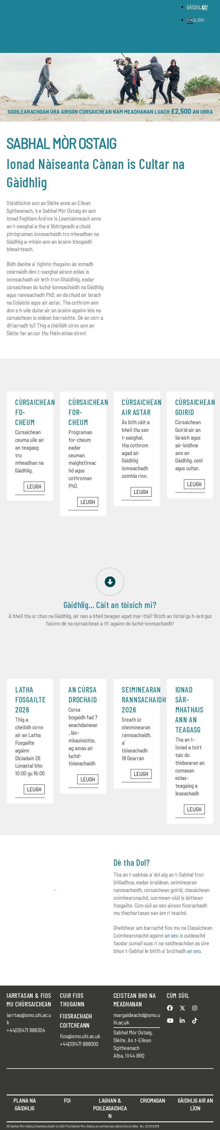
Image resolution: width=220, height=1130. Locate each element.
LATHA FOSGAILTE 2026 (30, 699)
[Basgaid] (205, 7)
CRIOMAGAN (152, 1100)
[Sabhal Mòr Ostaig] (109, 45)
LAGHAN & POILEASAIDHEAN (110, 1108)
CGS (61, 1126)
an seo (171, 935)
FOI (67, 1100)
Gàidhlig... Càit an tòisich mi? (110, 604)
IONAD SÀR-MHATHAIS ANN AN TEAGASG (189, 709)
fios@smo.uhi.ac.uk (80, 1036)
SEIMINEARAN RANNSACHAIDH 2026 (144, 699)
